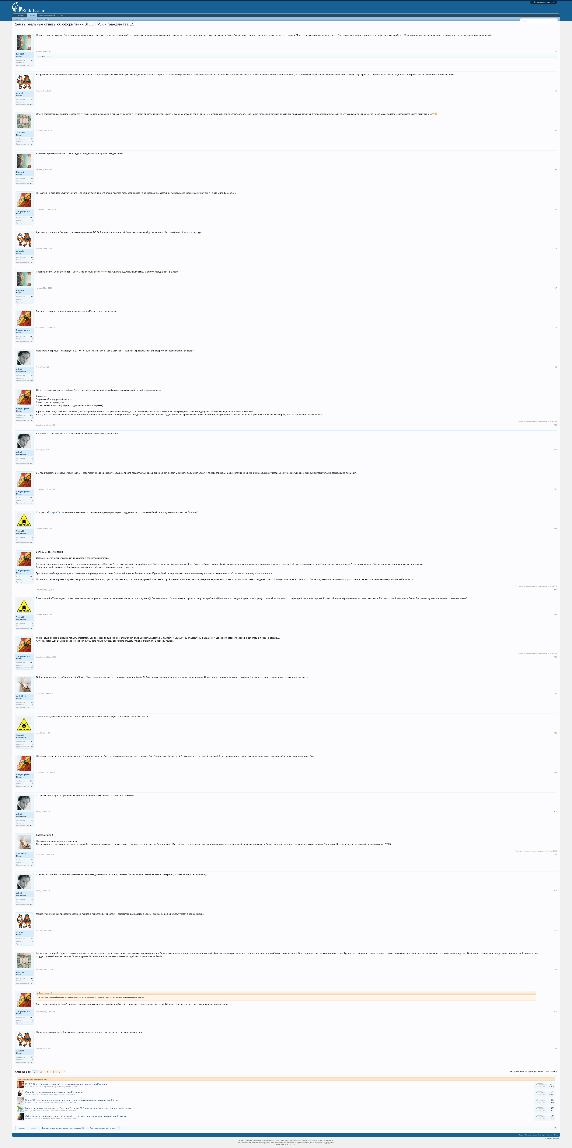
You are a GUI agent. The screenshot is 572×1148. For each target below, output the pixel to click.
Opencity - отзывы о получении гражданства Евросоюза (54, 1092)
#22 (555, 891)
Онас (62, 15)
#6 (556, 248)
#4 (556, 170)
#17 (555, 693)
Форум (32, 15)
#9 (556, 367)
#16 (555, 657)
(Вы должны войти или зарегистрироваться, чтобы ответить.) (533, 1071)
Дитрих (28, 1094)
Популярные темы (46, 15)
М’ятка (27, 1110)
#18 (555, 733)
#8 (556, 327)
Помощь (541, 1135)
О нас (521, 1135)
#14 (555, 590)
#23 (555, 930)
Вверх (556, 1135)
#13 (555, 529)
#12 (555, 489)
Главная (21, 15)
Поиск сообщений (21, 19)
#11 (555, 450)
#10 (555, 425)
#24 (555, 969)
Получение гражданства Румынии (65, 1087)
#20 (555, 812)
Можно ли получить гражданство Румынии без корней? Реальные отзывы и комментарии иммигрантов (78, 1108)
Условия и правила (552, 1138)
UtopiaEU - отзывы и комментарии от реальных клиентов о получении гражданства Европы (72, 1100)
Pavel (39, 56)
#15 (555, 614)
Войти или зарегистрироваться (543, 2)
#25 (555, 1012)
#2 (556, 91)
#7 (556, 288)
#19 (555, 772)
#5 (556, 209)
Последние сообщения (40, 19)
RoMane (28, 1102)
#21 (555, 854)
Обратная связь (530, 1135)
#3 (556, 130)
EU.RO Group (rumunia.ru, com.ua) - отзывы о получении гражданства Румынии (66, 1084)
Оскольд (28, 1118)
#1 (556, 51)
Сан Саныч (29, 1087)
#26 (555, 1048)
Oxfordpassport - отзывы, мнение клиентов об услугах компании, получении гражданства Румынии (75, 1116)
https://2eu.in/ (57, 512)
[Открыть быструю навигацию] (555, 1128)
